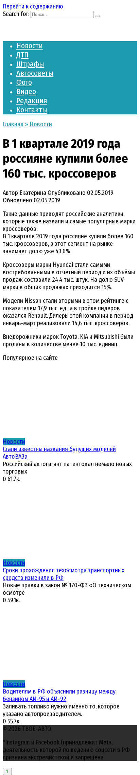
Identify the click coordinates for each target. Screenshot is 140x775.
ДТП (22, 54)
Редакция (31, 100)
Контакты (31, 109)
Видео (26, 91)
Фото (24, 82)
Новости (29, 45)
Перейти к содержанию (33, 6)
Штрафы (30, 64)
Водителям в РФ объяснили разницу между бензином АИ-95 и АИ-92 (59, 695)
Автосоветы (34, 73)
